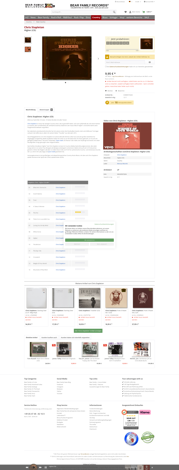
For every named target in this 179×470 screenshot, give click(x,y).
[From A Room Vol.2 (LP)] (143, 298)
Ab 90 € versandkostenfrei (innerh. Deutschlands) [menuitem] (139, 389)
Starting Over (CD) (62, 312)
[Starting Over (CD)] (63, 298)
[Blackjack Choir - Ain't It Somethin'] (115, 349)
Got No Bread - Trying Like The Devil (89, 360)
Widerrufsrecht (61, 427)
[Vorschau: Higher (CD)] (27, 40)
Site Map (92, 418)
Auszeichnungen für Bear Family (99, 387)
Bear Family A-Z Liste (30, 382)
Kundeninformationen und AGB (99, 415)
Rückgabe (60, 422)
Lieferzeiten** (61, 415)
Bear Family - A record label (98, 382)
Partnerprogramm (95, 422)
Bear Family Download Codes (33, 384)
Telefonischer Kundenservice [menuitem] (133, 396)
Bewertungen (46, 110)
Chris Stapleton (34, 27)
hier (128, 456)
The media (93, 424)
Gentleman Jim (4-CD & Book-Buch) (141, 360)
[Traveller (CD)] (89, 298)
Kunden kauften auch (49, 337)
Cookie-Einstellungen (96, 409)
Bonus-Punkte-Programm (65, 418)
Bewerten (121, 91)
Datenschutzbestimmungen (119, 67)
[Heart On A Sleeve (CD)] (38, 349)
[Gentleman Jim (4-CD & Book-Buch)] (141, 349)
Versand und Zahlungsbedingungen (100, 420)
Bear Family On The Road (32, 389)
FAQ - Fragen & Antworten (98, 413)
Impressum (93, 429)
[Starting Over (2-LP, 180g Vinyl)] (36, 298)
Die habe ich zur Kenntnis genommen (130, 67)
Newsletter (60, 424)
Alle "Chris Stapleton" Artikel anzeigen (88, 331)
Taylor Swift (59, 140)
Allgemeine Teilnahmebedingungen (68, 409)
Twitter (59, 391)
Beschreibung (31, 110)
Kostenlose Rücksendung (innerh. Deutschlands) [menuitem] (139, 391)
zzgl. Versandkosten (118, 76)
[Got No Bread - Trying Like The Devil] (89, 349)
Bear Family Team (29, 396)
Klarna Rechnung (95, 411)
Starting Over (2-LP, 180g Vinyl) (36, 312)
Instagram (60, 387)
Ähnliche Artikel (31, 337)
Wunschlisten (120, 2)
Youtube (59, 393)
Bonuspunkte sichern (125, 102)
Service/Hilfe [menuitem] (149, 2)
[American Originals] (64, 349)
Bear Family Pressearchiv (31, 391)
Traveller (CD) (89, 310)
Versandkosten (85, 454)
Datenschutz (93, 427)
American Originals (63, 359)
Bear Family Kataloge (30, 387)
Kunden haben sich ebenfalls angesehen (75, 337)
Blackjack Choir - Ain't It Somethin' (115, 360)
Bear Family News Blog (64, 382)
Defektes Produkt (62, 420)
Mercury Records (122, 164)
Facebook (60, 384)
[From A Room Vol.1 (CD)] (116, 298)
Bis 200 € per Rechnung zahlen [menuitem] (133, 387)
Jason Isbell (51, 152)
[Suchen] (114, 12)
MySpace (59, 389)
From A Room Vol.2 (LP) (142, 312)
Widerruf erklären (89, 464)
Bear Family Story (29, 393)
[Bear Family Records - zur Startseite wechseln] (40, 6)
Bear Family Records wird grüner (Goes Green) (71, 411)
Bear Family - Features (96, 384)
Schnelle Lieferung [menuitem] (129, 382)
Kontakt (59, 413)
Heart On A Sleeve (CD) (38, 360)
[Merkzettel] (125, 12)
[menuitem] (83, 12)
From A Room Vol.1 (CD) (115, 312)
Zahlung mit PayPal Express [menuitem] (132, 393)
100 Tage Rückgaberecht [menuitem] (131, 384)
